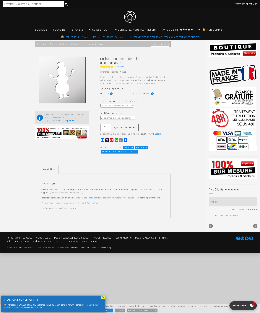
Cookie (93, 248)
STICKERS (77, 30)
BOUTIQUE (41, 30)
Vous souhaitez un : (112, 89)
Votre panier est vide (246, 4)
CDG (87, 248)
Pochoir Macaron (123, 237)
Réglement (102, 248)
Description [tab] (48, 169)
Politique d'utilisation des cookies (142, 310)
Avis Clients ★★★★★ (224, 190)
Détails (158, 134)
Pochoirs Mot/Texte (145, 237)
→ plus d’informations (59, 120)
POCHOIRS (59, 30)
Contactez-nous (161, 44)
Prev (211, 226)
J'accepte (108, 310)
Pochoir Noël (141, 147)
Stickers (163, 237)
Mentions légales (78, 248)
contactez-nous (106, 83)
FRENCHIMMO (18, 248)
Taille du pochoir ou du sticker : (119, 101)
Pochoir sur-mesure (42, 241)
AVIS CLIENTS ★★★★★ (177, 30)
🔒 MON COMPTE (212, 30)
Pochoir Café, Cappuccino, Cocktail (72, 237)
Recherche (66, 4)
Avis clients (119, 66)
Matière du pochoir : (112, 113)
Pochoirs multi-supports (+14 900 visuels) (119, 151)
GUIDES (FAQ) (100, 30)
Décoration (128, 147)
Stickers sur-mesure (67, 241)
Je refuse (120, 310)
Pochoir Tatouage (102, 237)
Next (255, 226)
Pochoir (106, 93)
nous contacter (95, 197)
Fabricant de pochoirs (18, 241)
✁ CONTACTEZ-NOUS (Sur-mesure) (135, 30)
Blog (109, 248)
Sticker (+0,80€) (143, 93)
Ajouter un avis (232, 215)
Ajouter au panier (125, 127)
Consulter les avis (216, 215)
